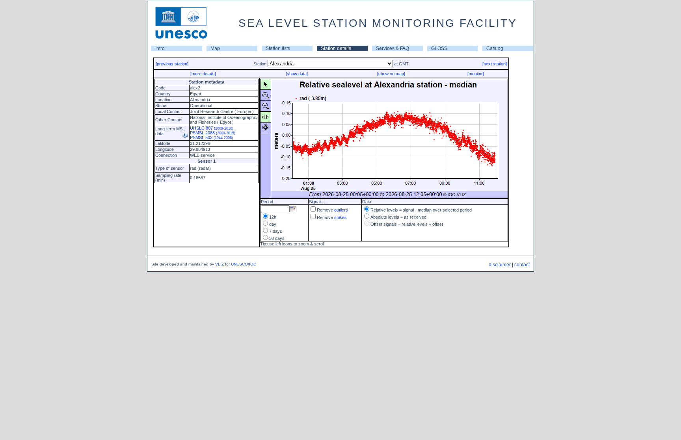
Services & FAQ (392, 48)
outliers (341, 210)
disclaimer (500, 264)
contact (522, 264)
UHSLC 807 (211, 128)
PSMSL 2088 (212, 132)
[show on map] (391, 73)
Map (215, 48)
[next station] (494, 63)
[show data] (297, 73)
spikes (340, 217)
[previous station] (172, 63)
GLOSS (439, 48)
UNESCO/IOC (243, 264)
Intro (160, 48)
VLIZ (219, 264)
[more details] (203, 73)
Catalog (494, 48)
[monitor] (475, 73)
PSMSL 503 (211, 137)
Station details (336, 48)
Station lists (278, 48)
